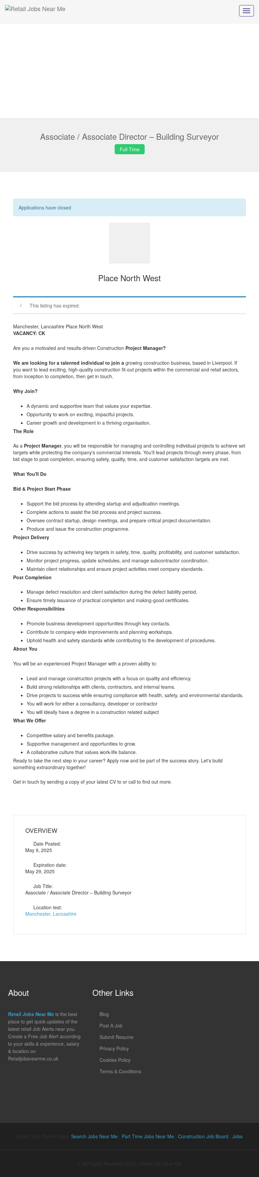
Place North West (129, 278)
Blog (104, 1014)
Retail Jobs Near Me (31, 1014)
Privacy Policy (114, 1048)
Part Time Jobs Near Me (148, 1136)
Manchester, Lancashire (51, 913)
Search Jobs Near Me (94, 1136)
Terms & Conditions (120, 1071)
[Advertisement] (129, 71)
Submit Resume (116, 1037)
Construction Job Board (203, 1136)
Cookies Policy (115, 1059)
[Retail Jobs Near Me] (35, 12)
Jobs (237, 1136)
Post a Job (110, 1025)
